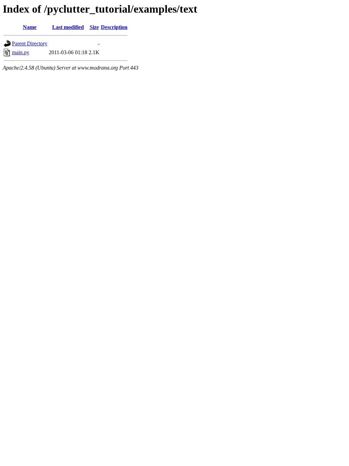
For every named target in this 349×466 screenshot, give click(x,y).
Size (94, 27)
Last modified (68, 27)
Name (29, 27)
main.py (20, 52)
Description (114, 27)
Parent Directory (29, 43)
